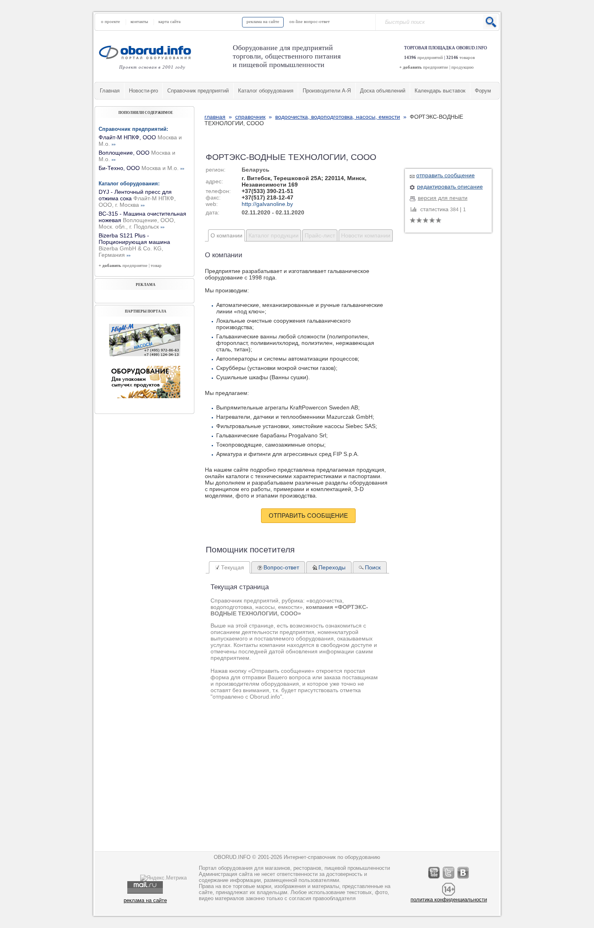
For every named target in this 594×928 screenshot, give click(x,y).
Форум (483, 91)
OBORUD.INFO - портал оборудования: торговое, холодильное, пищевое (147, 52)
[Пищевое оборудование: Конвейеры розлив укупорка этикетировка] (144, 354)
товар (156, 265)
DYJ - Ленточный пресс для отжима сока (137, 198)
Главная (110, 91)
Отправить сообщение (308, 515)
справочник (250, 116)
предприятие (435, 67)
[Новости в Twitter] (449, 879)
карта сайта (169, 21)
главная (214, 116)
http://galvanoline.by (267, 204)
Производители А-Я (327, 91)
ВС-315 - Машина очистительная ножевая (142, 220)
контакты (139, 21)
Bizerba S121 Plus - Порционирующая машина (134, 245)
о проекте (110, 21)
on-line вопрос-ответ (309, 21)
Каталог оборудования (265, 91)
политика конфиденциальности (449, 900)
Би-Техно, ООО (141, 168)
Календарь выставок (440, 91)
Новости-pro (143, 91)
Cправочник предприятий (198, 91)
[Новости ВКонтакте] (463, 879)
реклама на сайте (262, 21)
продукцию (462, 67)
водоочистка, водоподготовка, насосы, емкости (337, 116)
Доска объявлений (382, 91)
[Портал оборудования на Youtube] (434, 879)
